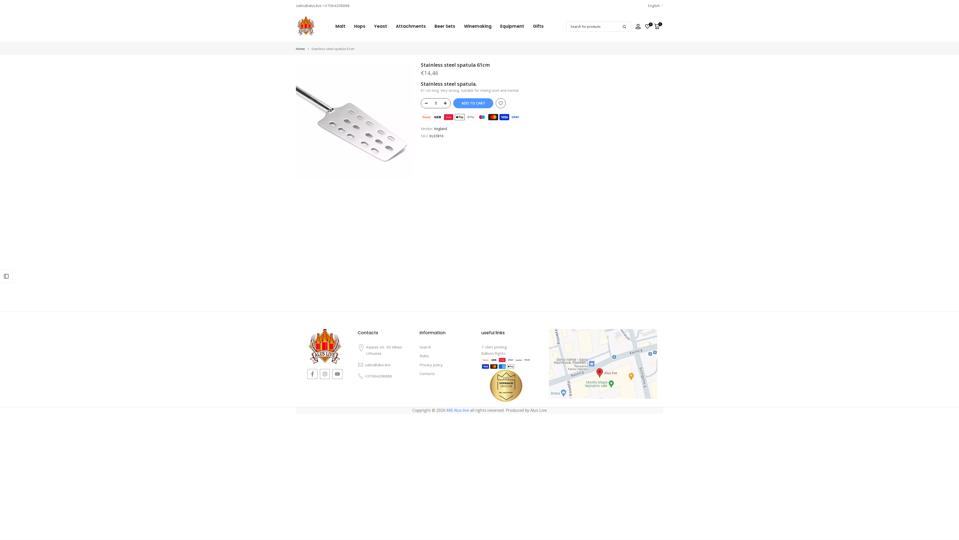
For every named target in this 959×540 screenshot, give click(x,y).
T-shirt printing (494, 347)
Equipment (512, 26)
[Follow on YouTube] (337, 374)
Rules (424, 355)
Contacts (427, 373)
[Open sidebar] (6, 276)
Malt (340, 26)
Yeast (380, 26)
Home (300, 48)
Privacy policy (431, 364)
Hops (359, 26)
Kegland (440, 128)
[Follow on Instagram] (325, 374)
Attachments (411, 26)
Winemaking (477, 26)
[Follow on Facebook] (312, 374)
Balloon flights (493, 353)
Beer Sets (445, 26)
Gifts (538, 26)
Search (425, 347)
